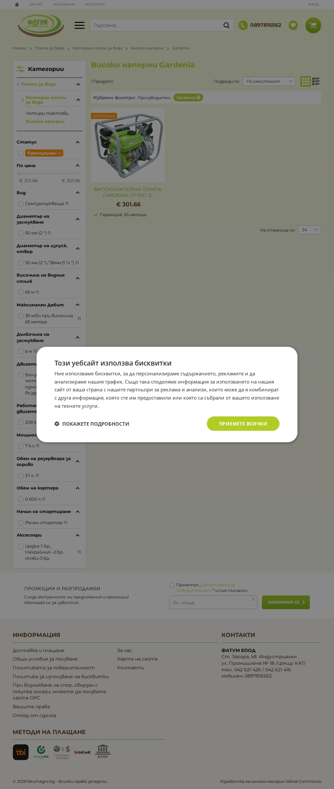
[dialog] (167, 394)
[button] (91, 423)
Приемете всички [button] (243, 423)
